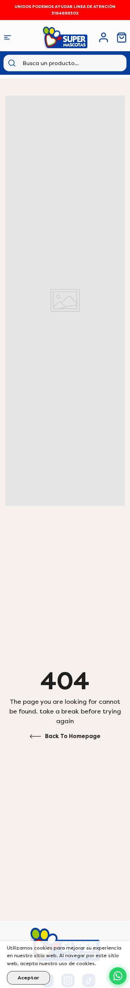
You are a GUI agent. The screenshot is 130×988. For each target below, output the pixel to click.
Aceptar (28, 978)
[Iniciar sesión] (104, 37)
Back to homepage (73, 736)
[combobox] (57, 63)
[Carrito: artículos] (122, 38)
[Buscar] (12, 63)
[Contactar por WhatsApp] (118, 976)
